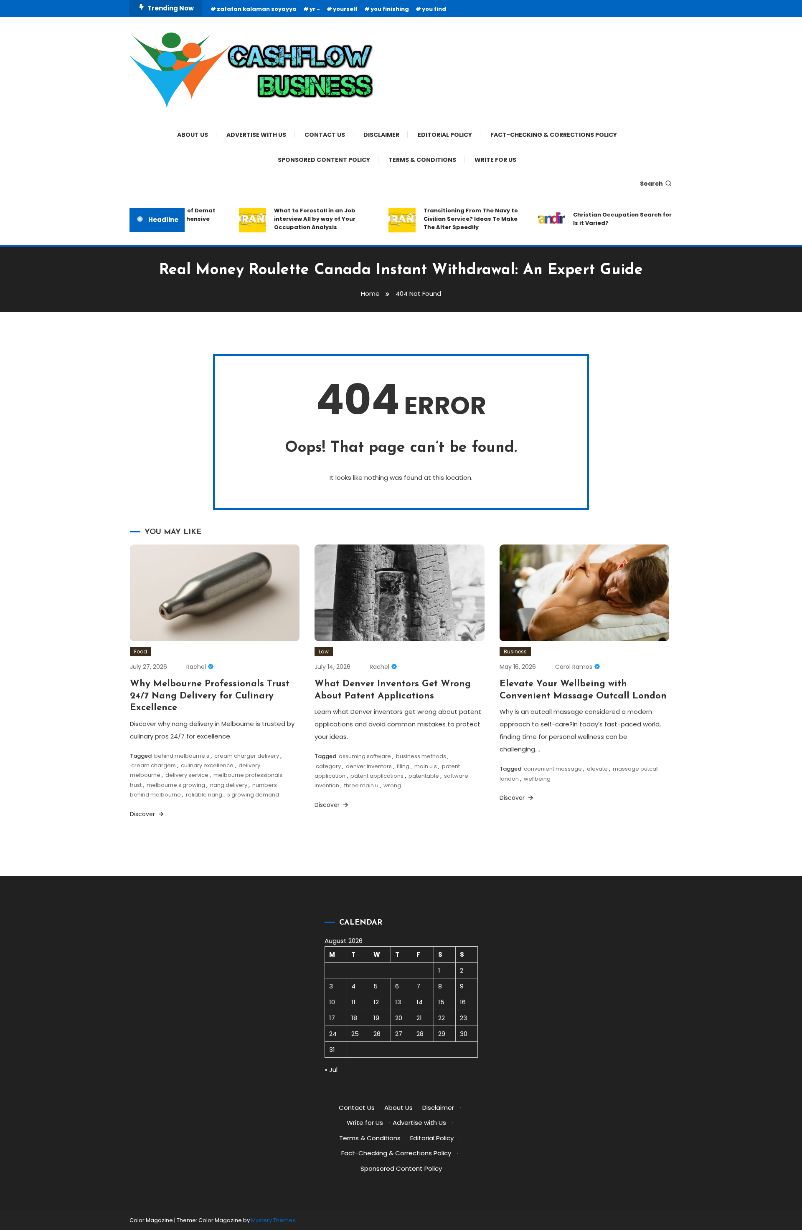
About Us (192, 135)
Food (140, 651)
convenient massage (553, 769)
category (328, 766)
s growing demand (253, 795)
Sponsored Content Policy (324, 160)
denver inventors (369, 766)
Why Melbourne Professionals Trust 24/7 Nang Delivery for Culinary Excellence (209, 696)
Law (324, 651)
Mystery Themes (273, 1220)
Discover (143, 814)
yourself (345, 9)
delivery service (186, 775)
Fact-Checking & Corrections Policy (553, 135)
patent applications (377, 776)
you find (434, 9)
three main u (361, 785)
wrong (392, 785)
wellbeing (537, 779)
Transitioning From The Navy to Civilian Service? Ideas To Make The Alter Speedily (456, 219)
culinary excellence (207, 765)
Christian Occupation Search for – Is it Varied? (610, 219)
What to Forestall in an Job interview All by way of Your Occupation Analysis (300, 219)
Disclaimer (381, 135)
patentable (424, 776)
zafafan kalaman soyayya (257, 9)
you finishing (390, 9)
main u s (425, 766)
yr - (315, 9)
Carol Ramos (573, 667)
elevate (597, 769)
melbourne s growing (176, 785)
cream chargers (153, 765)
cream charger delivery (246, 756)
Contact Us (325, 135)
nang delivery (228, 785)
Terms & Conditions (422, 160)
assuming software (365, 756)
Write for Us (495, 160)
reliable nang (204, 795)
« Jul (331, 1069)
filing (403, 766)
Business (515, 651)
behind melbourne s (181, 756)
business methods (421, 756)
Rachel (196, 667)
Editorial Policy (445, 135)
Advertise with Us (256, 135)
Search (651, 183)
